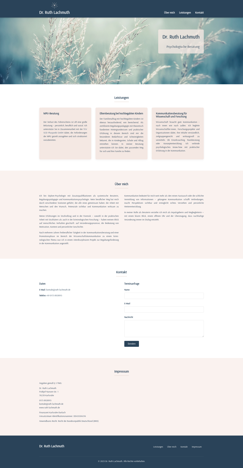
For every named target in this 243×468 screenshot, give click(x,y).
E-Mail (127, 303)
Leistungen (185, 12)
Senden (132, 344)
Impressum (197, 446)
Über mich (169, 12)
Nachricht (128, 317)
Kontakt (199, 12)
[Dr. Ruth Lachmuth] (54, 5)
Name (127, 289)
